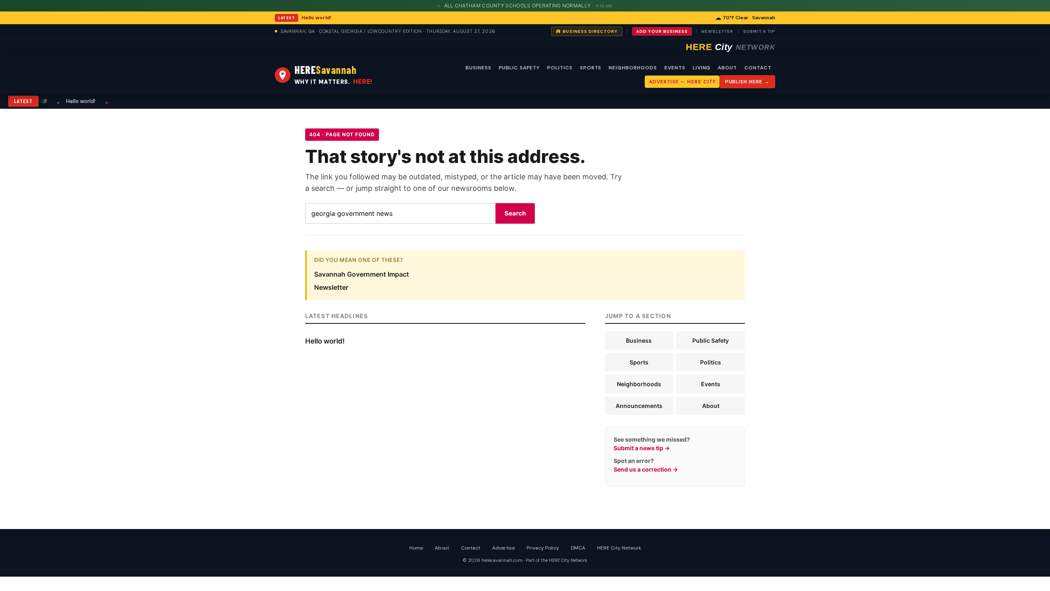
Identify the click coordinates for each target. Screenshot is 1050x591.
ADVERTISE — (682, 81)
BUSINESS (478, 67)
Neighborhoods (639, 383)
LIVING (702, 67)
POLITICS (560, 67)
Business (639, 340)
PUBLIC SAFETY (519, 67)
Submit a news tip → (642, 447)
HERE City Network (619, 548)
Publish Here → (747, 81)
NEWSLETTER (717, 31)
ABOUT (727, 67)
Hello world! (316, 17)
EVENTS (674, 67)
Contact (470, 548)
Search (515, 213)
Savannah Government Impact (361, 274)
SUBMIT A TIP (759, 31)
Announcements (639, 405)
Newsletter (331, 287)
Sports (639, 362)
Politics (710, 362)
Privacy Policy (543, 548)
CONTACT (758, 67)
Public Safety (710, 340)
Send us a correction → (646, 469)
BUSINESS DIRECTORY (590, 31)
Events (710, 383)
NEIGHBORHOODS (633, 67)
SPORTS (591, 67)
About (710, 405)
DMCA (578, 548)
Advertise (503, 548)
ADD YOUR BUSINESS (662, 31)
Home (416, 548)
